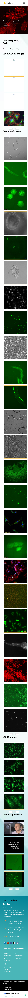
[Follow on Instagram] (17, 943)
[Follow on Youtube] (8, 943)
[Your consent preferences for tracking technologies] (25, 995)
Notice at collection (8, 996)
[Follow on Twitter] (14, 943)
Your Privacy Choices (12, 993)
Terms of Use (8, 989)
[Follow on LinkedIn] (5, 943)
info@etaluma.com (13, 936)
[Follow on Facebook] (11, 943)
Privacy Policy (8, 987)
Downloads (17, 958)
